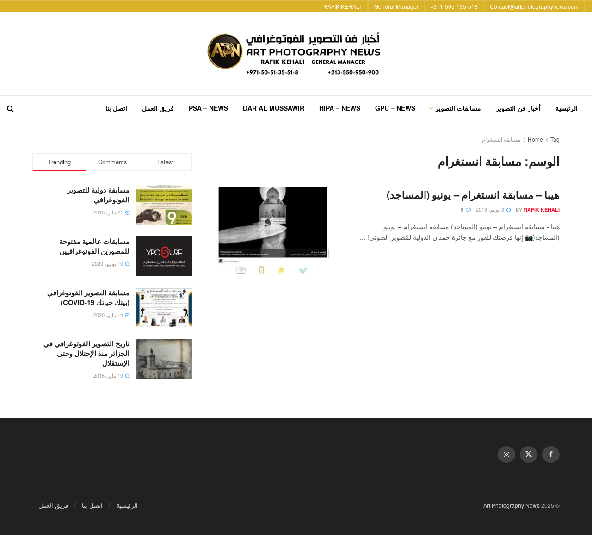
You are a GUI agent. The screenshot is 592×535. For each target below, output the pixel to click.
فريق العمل (158, 107)
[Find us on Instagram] (506, 454)
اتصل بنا (116, 107)
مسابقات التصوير (458, 107)
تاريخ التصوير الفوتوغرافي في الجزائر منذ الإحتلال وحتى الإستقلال (86, 353)
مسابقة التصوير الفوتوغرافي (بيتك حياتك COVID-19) (88, 297)
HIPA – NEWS (339, 107)
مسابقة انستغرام (501, 139)
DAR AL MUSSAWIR (273, 107)
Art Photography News (511, 505)
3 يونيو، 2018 (491, 209)
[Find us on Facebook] (551, 454)
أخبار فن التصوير (518, 107)
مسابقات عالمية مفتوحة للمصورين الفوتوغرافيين (94, 246)
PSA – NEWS (208, 107)
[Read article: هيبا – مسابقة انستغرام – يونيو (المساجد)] (273, 230)
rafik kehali (542, 209)
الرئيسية (566, 107)
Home (535, 139)
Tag (555, 139)
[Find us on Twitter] (528, 454)
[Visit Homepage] (296, 54)
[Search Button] (10, 108)
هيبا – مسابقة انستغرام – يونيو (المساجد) (473, 194)
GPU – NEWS (395, 107)
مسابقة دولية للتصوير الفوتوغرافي (99, 195)
